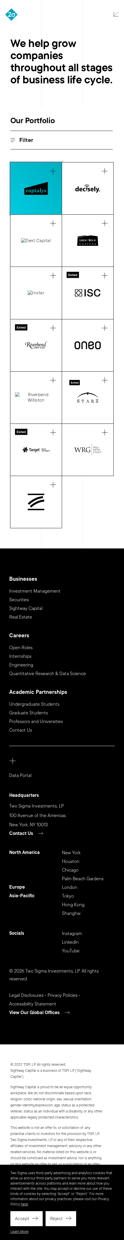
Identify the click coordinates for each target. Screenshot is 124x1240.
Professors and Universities (36, 721)
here (24, 1204)
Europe (17, 887)
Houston (70, 861)
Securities (19, 600)
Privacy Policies (63, 995)
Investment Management (35, 591)
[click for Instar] (36, 293)
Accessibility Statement (32, 1004)
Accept (22, 1219)
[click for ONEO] (88, 345)
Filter (26, 140)
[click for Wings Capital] (36, 502)
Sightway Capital (25, 608)
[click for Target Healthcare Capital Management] (36, 450)
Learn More (19, 1231)
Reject (56, 1219)
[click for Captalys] (36, 188)
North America (24, 852)
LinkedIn (70, 942)
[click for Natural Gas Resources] (36, 345)
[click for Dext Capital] (36, 240)
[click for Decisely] (88, 188)
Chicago (70, 870)
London (69, 887)
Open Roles (21, 648)
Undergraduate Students (34, 704)
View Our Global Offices (34, 1012)
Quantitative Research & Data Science (47, 673)
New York (71, 853)
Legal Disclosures (26, 995)
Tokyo (68, 896)
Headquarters (24, 795)
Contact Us (20, 730)
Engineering (21, 665)
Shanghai (71, 913)
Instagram (72, 933)
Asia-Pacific (22, 896)
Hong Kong (73, 905)
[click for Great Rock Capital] (88, 240)
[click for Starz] (88, 397)
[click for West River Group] (88, 450)
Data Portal (20, 775)
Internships (20, 656)
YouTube (71, 951)
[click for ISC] (88, 293)
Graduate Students (28, 713)
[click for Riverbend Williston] (36, 397)
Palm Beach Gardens (83, 879)
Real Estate (20, 617)
